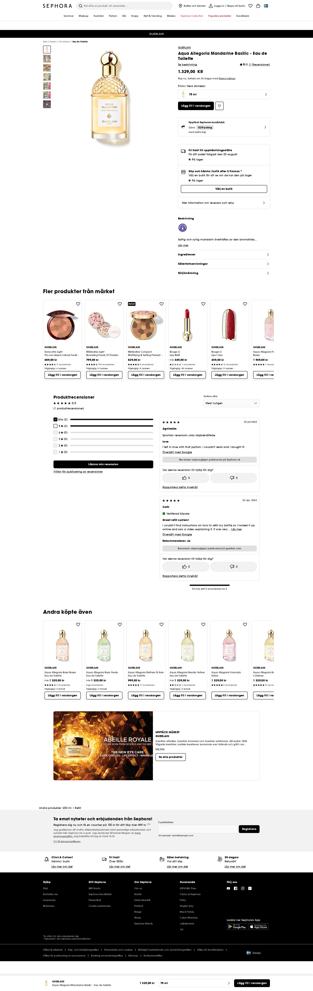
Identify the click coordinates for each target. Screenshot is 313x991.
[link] (103, 464)
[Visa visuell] (47, 49)
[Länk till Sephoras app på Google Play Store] (237, 926)
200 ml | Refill (72, 808)
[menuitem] (192, 6)
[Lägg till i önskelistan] (78, 304)
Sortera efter (211, 396)
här (77, 936)
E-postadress (165, 822)
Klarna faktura (227, 78)
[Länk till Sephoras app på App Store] (258, 926)
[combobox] (232, 403)
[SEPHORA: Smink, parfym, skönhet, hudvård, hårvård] (57, 6)
